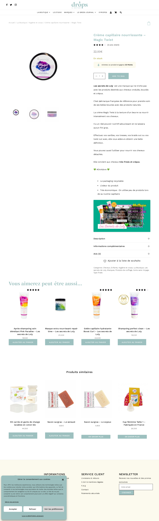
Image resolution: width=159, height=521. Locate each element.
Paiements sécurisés (90, 493)
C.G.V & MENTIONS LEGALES (32, 516)
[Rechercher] (120, 12)
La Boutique (42, 12)
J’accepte (122, 221)
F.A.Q (83, 486)
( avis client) (113, 45)
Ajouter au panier (23, 342)
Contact (84, 490)
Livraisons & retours (90, 478)
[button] (63, 479)
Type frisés (98, 273)
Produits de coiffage (124, 270)
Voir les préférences (53, 509)
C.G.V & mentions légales (92, 482)
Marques (68, 12)
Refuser (32, 509)
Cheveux (106, 268)
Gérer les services (12, 502)
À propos (103, 12)
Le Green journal (85, 12)
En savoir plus (96, 437)
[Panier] (115, 12)
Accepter (13, 509)
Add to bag (118, 76)
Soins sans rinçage (141, 270)
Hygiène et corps (36, 23)
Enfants (114, 268)
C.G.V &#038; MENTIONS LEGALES (122, 217)
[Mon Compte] (110, 12)
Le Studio (57, 12)
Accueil (12, 23)
